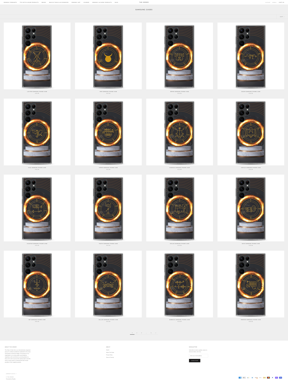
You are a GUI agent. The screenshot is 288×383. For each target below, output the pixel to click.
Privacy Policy (109, 355)
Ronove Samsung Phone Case (251, 319)
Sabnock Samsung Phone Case (179, 319)
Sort (282, 16)
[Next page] (155, 333)
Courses (86, 2)
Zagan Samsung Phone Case (250, 91)
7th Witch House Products (29, 2)
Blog (116, 2)
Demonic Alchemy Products (102, 2)
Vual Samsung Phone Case (37, 167)
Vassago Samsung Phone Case (179, 167)
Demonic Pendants (10, 2)
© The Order (10, 377)
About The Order (110, 352)
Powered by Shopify (11, 379)
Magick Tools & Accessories (58, 2)
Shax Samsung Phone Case (251, 243)
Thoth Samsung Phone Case (108, 243)
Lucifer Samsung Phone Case (37, 91)
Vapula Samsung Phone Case (251, 167)
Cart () (281, 2)
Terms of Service (110, 357)
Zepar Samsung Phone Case (179, 91)
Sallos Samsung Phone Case (108, 319)
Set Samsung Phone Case (37, 319)
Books (44, 2)
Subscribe (194, 360)
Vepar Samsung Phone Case (108, 167)
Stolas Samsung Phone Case (179, 243)
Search (274, 2)
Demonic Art (76, 2)
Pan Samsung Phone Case (108, 91)
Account (267, 2)
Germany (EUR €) (10, 373)
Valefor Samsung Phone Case (37, 243)
